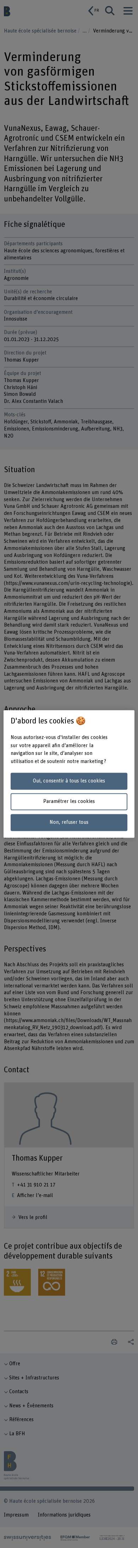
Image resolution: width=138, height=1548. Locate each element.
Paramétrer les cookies (69, 801)
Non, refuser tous (69, 822)
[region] (69, 774)
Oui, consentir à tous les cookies (69, 781)
